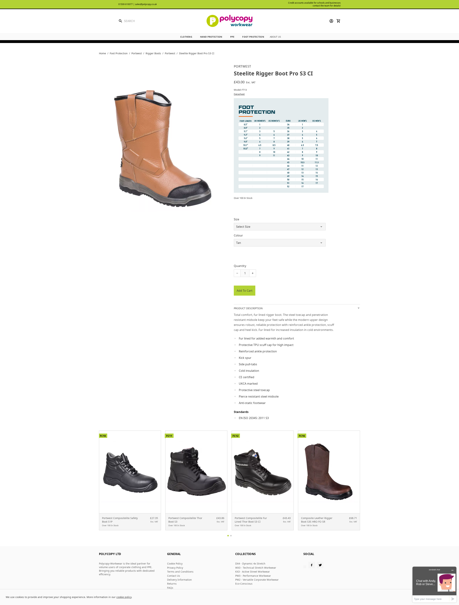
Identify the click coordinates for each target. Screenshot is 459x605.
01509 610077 (125, 4)
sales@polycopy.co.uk (146, 4)
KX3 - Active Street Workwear (252, 571)
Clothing (186, 36)
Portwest (136, 53)
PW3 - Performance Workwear (253, 575)
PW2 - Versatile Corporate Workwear (257, 579)
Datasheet (239, 94)
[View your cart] (338, 21)
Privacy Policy (175, 567)
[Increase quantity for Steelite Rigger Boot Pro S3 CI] (252, 273)
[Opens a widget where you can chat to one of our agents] (434, 584)
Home (102, 53)
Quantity (240, 266)
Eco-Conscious (243, 583)
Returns (172, 583)
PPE (232, 36)
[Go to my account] (331, 21)
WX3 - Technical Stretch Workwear (255, 567)
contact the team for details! (327, 5)
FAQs (170, 587)
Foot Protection (253, 36)
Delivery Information (179, 579)
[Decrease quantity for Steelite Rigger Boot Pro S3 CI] (237, 273)
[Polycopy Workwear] (229, 21)
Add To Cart (244, 291)
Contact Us (173, 575)
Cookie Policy (175, 563)
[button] (228, 535)
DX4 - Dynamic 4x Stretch (250, 563)
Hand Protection (211, 36)
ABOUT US (275, 36)
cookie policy (123, 597)
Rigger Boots (153, 53)
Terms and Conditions (180, 571)
